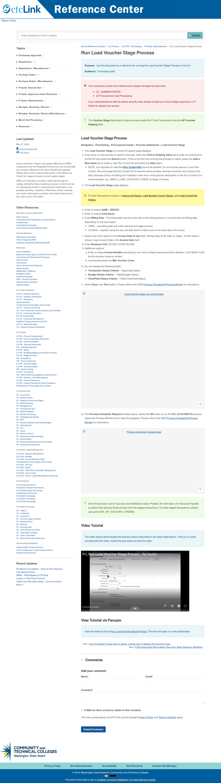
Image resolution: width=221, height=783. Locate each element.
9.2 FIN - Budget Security (26, 355)
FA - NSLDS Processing (26, 414)
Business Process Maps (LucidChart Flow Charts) (36, 254)
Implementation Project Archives (29, 547)
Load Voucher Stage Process (104, 138)
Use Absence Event (25, 571)
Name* (85, 676)
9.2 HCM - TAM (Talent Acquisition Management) (36, 470)
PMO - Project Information (26, 279)
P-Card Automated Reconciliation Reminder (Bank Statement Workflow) (169, 647)
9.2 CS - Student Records (26, 324)
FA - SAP (20, 419)
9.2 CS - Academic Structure (27, 293)
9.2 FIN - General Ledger (26, 363)
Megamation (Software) (25, 271)
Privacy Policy (145, 717)
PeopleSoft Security (24, 276)
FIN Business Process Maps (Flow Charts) (33, 385)
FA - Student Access (24, 397)
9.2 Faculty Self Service (25, 484)
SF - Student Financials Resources (30, 538)
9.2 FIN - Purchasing (132, 46)
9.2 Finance (113, 46)
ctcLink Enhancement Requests (29, 265)
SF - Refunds (21, 524)
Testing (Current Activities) (27, 282)
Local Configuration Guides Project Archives (34, 550)
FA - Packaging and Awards (27, 417)
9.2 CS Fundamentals (25, 316)
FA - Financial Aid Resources (28, 444)
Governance (21, 262)
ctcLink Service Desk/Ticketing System (32, 228)
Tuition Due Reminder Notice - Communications (39, 581)
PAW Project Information (26, 237)
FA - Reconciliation (24, 439)
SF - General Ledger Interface (28, 518)
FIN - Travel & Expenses (26, 361)
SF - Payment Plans (24, 521)
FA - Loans (20, 430)
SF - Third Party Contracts (26, 532)
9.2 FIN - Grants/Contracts (27, 366)
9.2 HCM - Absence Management (30, 453)
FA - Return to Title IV (25, 433)
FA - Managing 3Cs (24, 405)
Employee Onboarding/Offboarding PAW (33, 242)
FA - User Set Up (23, 395)
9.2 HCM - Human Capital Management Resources (37, 475)
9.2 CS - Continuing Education (28, 313)
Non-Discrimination (81, 766)
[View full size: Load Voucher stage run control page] (143, 349)
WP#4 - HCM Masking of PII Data (32, 575)
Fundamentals (22, 222)
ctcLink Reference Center (93, 46)
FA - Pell (19, 428)
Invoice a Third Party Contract (30, 578)
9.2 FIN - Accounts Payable (27, 341)
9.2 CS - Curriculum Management (30, 318)
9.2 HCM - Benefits (24, 456)
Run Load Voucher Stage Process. (129, 631)
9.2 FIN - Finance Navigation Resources (32, 339)
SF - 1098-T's (21, 510)
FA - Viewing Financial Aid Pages (29, 400)
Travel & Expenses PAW (26, 239)
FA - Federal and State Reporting (29, 436)
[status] (143, 68)
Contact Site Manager (164, 766)
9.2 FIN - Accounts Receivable (28, 344)
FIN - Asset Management (26, 347)
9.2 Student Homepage (25, 495)
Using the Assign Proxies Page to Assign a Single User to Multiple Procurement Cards (129, 643)
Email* (149, 676)
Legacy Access (22, 268)
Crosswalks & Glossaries (26, 225)
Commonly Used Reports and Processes (33, 257)
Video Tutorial (92, 525)
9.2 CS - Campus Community (28, 307)
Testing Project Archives (26, 552)
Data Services (22, 259)
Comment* (87, 690)
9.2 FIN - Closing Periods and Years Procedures (35, 383)
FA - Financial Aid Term (25, 408)
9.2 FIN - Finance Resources (28, 380)
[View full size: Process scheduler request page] (143, 460)
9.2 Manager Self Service (26, 493)
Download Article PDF (28, 149)
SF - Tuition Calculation (25, 535)
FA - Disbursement (23, 425)
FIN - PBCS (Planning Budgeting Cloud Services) (36, 374)
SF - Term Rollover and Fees (28, 529)
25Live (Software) (23, 251)
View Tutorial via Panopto (101, 620)
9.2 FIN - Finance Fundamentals (29, 336)
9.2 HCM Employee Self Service (29, 490)
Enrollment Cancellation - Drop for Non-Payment (39, 568)
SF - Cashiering (22, 513)
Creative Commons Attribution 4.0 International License (126, 779)
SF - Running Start (23, 527)
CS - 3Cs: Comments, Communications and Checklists (38, 310)
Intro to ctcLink (22, 217)
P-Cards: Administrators (155, 46)
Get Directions (134, 766)
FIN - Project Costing (24, 369)
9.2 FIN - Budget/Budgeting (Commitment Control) (36, 352)
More (18, 584)
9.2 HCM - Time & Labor (26, 473)
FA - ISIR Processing (24, 403)
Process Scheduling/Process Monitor (163, 284)
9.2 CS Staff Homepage (26, 501)
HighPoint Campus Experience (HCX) (31, 321)
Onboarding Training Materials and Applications (35, 219)
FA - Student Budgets (25, 411)
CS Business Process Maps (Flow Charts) (33, 305)
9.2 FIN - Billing (22, 349)
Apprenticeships (23, 302)
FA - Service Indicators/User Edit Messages (33, 422)
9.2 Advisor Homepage (25, 498)
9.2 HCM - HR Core (24, 464)
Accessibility (109, 766)
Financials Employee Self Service (30, 487)
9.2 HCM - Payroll (23, 467)
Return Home (9, 20)
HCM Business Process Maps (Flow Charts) (34, 462)
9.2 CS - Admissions (24, 299)
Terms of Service (167, 717)
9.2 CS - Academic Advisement (29, 296)
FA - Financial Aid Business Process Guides (34, 441)
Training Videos (22, 284)
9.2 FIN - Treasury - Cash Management (32, 377)
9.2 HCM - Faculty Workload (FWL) (30, 459)
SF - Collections (22, 516)
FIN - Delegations (23, 358)
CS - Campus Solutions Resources (30, 327)
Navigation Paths (23, 273)
